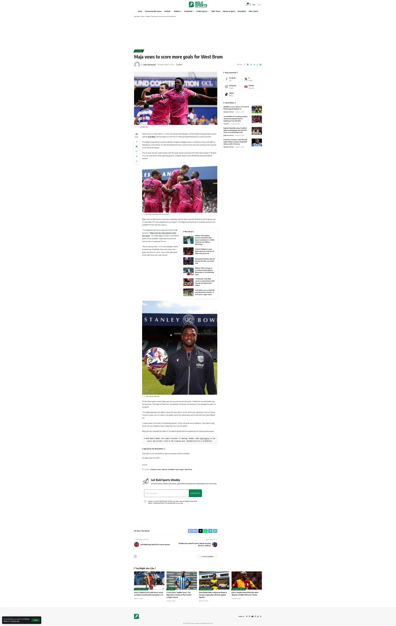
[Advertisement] (198, 33)
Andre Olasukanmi (149, 64)
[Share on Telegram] (254, 64)
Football (139, 51)
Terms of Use (15, 621)
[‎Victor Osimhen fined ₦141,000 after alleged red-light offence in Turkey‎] (247, 580)
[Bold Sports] (198, 5)
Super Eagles (179, 469)
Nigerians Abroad (228, 112)
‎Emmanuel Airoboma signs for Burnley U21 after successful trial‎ (205, 261)
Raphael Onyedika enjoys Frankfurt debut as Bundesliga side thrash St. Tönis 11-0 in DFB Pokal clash (235, 130)
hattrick (164, 469)
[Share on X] (247, 64)
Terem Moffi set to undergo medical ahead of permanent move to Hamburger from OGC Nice (235, 119)
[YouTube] (252, 616)
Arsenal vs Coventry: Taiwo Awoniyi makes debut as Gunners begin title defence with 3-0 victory (235, 142)
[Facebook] (232, 79)
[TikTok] (258, 616)
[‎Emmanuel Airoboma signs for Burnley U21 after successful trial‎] (188, 261)
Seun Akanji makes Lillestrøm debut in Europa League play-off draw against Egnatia (213, 594)
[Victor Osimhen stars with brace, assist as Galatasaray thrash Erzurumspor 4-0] (149, 580)
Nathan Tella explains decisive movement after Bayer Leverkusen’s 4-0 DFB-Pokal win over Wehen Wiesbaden (205, 240)
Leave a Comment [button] (208, 556)
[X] (252, 79)
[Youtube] (252, 86)
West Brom (188, 469)
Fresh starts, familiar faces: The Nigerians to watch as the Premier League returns (179, 594)
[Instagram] (232, 86)
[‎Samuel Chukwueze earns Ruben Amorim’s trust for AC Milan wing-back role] (188, 251)
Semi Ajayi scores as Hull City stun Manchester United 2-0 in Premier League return (204, 292)
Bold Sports (204, 438)
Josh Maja (151, 137)
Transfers (226, 124)
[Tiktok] (232, 94)
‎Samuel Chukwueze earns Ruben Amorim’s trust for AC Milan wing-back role (204, 251)
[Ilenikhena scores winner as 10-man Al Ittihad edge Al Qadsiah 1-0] (257, 109)
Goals (159, 469)
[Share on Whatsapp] (250, 64)
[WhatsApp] (260, 616)
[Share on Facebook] (244, 64)
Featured (153, 469)
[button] (36, 620)
